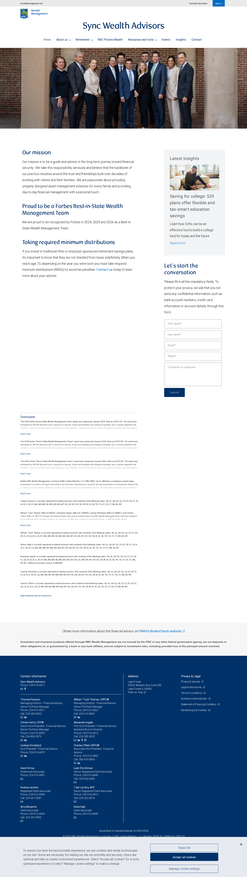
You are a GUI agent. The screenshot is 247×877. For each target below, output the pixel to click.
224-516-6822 (90, 710)
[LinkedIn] (25, 717)
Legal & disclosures (191, 687)
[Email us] (22, 689)
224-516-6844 (37, 794)
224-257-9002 (33, 817)
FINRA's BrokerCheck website (160, 631)
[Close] (241, 844)
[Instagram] (85, 740)
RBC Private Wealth (110, 39)
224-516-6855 (90, 755)
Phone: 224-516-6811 (32, 685)
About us (62, 39)
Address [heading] (133, 676)
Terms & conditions (192, 693)
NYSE (156, 836)
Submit (174, 392)
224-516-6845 (90, 813)
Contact (196, 39)
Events (166, 39)
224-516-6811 (37, 710)
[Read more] (25, 434)
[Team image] (123, 88)
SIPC (179, 836)
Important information (198, 3)
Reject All (184, 848)
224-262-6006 (87, 778)
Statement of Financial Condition (199, 704)
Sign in (218, 3)
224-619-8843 (87, 713)
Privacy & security (191, 681)
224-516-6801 (37, 775)
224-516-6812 (90, 733)
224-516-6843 (37, 813)
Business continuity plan (194, 698)
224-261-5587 (33, 798)
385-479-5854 (87, 759)
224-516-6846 (90, 775)
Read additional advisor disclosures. (36, 595)
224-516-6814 (90, 794)
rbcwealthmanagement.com (31, 3)
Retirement (83, 39)
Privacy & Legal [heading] (191, 676)
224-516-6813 (37, 752)
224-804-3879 (33, 736)
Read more (177, 243)
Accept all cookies (184, 857)
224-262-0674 (87, 798)
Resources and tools (141, 39)
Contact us (104, 269)
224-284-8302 (33, 713)
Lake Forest (134, 681)
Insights (181, 39)
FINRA (167, 836)
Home (47, 39)
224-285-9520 (87, 736)
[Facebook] (25, 689)
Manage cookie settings (184, 868)
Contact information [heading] (33, 676)
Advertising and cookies (194, 710)
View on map (135, 692)
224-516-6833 (37, 733)
